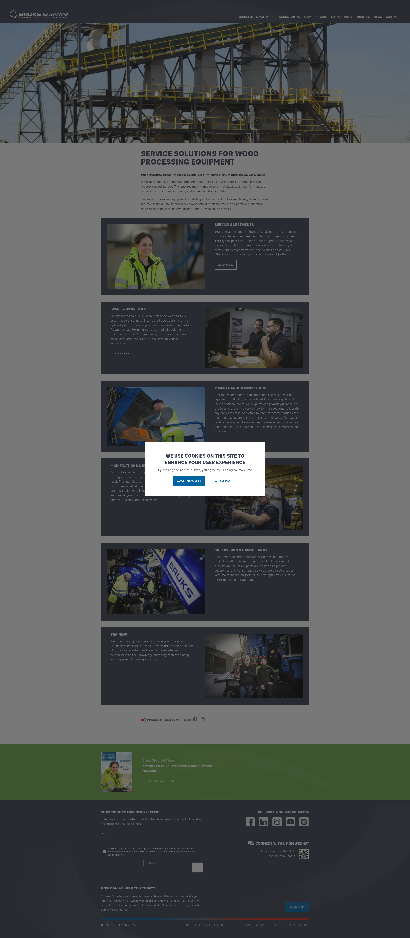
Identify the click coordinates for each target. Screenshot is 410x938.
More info (245, 470)
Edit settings (223, 480)
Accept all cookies (189, 480)
